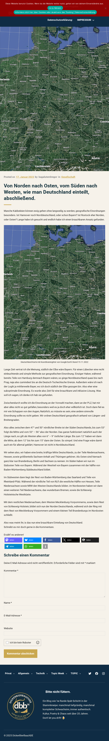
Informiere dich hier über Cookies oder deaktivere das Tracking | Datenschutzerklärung (55, 12)
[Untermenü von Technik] (47, 673)
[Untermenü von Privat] (14, 673)
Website (8, 628)
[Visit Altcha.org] (37, 642)
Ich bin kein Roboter (20, 642)
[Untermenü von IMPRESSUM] (93, 20)
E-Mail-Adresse (13, 615)
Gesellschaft (68, 176)
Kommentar (11, 570)
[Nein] (105, 8)
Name (8, 602)
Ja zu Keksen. (55, 8)
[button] (13, 540)
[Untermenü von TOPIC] (80, 673)
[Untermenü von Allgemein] (32, 673)
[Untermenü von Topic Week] (66, 673)
